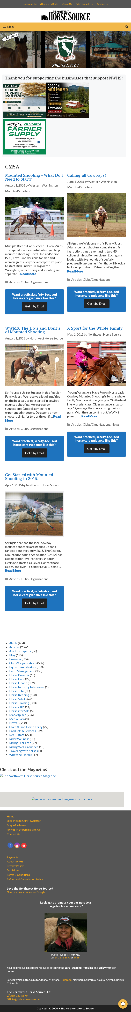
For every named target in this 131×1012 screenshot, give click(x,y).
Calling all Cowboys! (86, 175)
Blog (12, 655)
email (76, 957)
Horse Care (17, 679)
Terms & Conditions (18, 874)
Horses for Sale (19, 711)
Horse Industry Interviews (27, 687)
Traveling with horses (23, 751)
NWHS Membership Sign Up (24, 829)
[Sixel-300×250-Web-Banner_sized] (67, 117)
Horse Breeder (19, 675)
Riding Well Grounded (24, 747)
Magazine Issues (16, 825)
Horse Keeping (19, 695)
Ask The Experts (20, 651)
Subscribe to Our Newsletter (24, 820)
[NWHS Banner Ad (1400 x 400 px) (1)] (65, 67)
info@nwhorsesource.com (25, 999)
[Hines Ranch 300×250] (24, 117)
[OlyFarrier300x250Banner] (24, 153)
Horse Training (19, 703)
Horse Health (18, 683)
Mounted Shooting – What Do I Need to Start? (34, 177)
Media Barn (17, 719)
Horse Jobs (16, 691)
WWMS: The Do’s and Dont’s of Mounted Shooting (32, 330)
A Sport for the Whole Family (95, 328)
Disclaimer (13, 870)
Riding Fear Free (20, 743)
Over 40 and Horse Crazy (25, 727)
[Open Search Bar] (126, 27)
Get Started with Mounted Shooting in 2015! (29, 477)
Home (10, 816)
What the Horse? (20, 755)
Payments (12, 857)
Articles (14, 282)
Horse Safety (18, 699)
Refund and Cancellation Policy (25, 879)
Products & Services (22, 731)
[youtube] (24, 845)
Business (15, 659)
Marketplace (17, 715)
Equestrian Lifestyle (22, 667)
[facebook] (10, 845)
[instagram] (17, 845)
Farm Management (22, 671)
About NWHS (15, 861)
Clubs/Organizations (34, 282)
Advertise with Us (84, 4)
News (115, 424)
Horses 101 (17, 707)
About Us (67, 4)
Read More (28, 274)
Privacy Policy (15, 865)
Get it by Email (34, 306)
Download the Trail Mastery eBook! (41, 4)
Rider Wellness (19, 739)
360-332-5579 (62, 957)
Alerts (13, 643)
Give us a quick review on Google (26, 892)
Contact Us (102, 4)
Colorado (66, 979)
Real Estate (17, 735)
